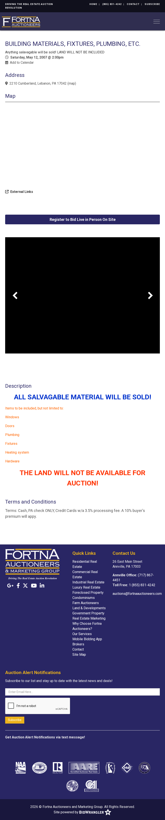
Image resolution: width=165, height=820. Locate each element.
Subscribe (152, 4)
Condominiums (83, 598)
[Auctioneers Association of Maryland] (72, 786)
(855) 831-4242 (112, 4)
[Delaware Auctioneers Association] (110, 768)
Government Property (88, 613)
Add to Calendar (22, 62)
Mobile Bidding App (87, 639)
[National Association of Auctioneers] (20, 768)
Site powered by (66, 812)
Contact (133, 4)
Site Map (79, 655)
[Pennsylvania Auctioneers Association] (39, 768)
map (72, 83)
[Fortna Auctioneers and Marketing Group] (21, 21)
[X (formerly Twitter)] (25, 586)
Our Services (82, 634)
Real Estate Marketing (88, 618)
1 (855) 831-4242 (142, 585)
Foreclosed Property (88, 593)
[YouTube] (34, 586)
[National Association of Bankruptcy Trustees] (127, 768)
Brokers (78, 644)
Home (93, 4)
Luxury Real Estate (86, 587)
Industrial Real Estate (88, 582)
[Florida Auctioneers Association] (144, 768)
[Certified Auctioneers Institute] (91, 786)
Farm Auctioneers (85, 603)
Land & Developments (89, 608)
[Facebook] (18, 586)
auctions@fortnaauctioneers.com (137, 594)
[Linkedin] (42, 586)
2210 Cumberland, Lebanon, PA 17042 (38, 83)
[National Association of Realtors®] (57, 768)
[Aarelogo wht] (84, 768)
